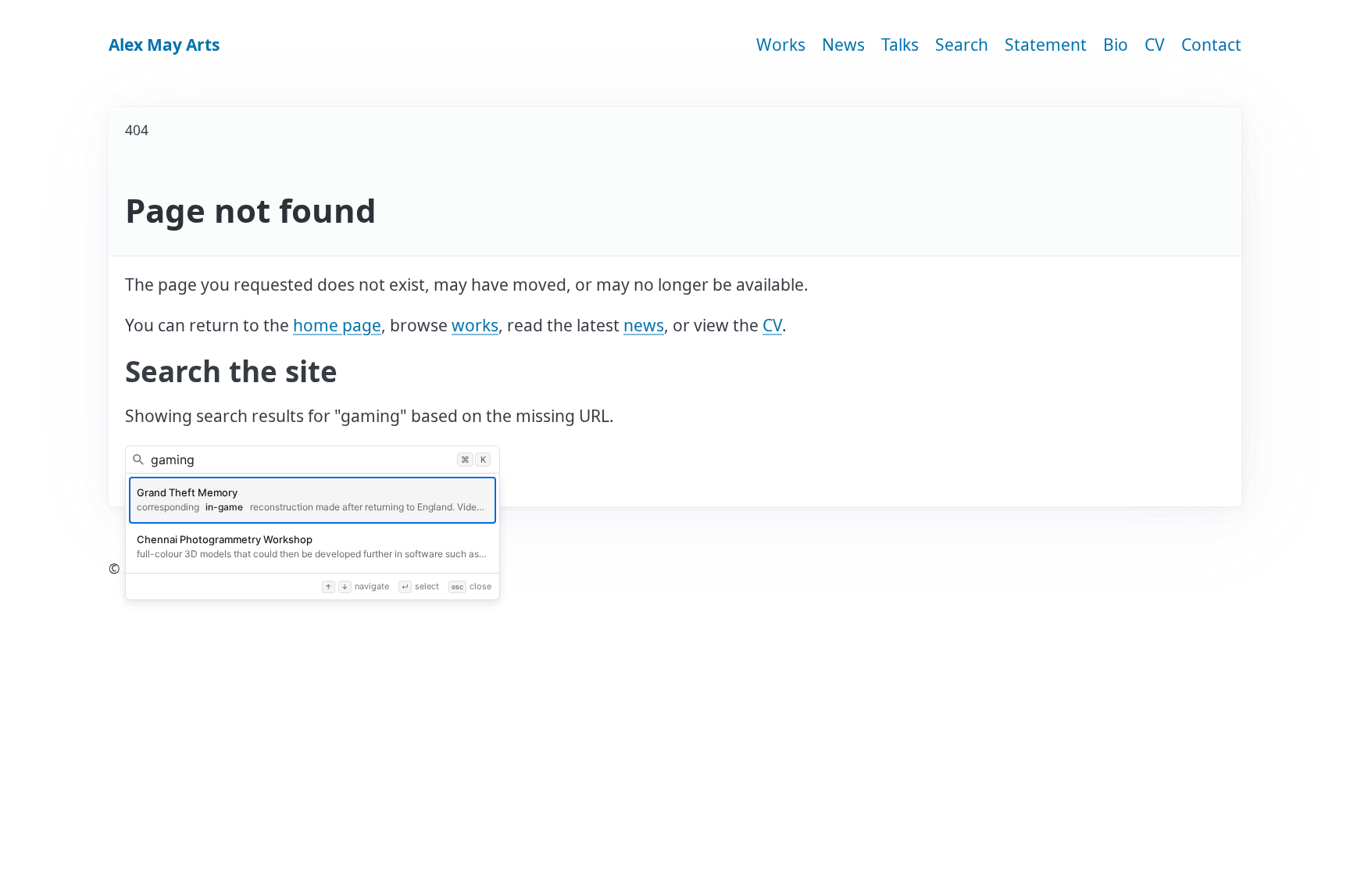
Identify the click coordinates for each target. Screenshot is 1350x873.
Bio (1115, 44)
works (475, 325)
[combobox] (312, 459)
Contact (1211, 44)
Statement (1046, 44)
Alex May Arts (164, 44)
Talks (900, 44)
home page (337, 325)
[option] (312, 500)
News (843, 44)
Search (961, 44)
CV (1155, 44)
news (643, 325)
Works (780, 44)
